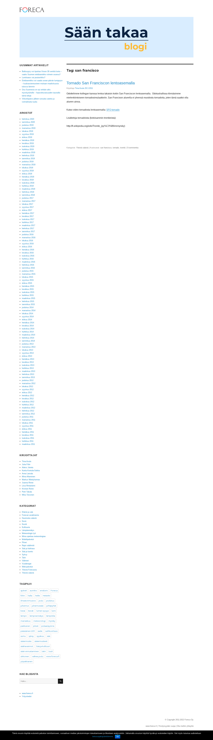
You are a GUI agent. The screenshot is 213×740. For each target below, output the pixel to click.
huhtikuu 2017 (28, 222)
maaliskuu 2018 (28, 189)
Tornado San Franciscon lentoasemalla (101, 83)
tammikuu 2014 (28, 341)
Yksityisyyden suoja (166, 726)
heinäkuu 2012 (28, 395)
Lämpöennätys (28, 530)
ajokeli (24, 590)
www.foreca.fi (52, 656)
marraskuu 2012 (28, 383)
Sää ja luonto (27, 551)
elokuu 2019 (27, 137)
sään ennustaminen (30, 651)
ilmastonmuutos (28, 600)
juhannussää (37, 606)
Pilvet (24, 542)
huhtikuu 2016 (28, 259)
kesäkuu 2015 (28, 289)
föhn (23, 595)
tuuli (51, 651)
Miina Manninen (28, 476)
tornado (116, 148)
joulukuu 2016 (27, 234)
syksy (31, 636)
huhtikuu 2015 (28, 295)
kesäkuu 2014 (28, 326)
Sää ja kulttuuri (43, 646)
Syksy (24, 554)
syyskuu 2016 (28, 244)
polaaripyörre (47, 626)
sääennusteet (40, 641)
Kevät (24, 524)
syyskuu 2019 (28, 134)
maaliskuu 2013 (28, 371)
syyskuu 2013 (28, 353)
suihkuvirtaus (51, 631)
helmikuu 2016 (28, 265)
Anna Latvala (27, 473)
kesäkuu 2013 (28, 362)
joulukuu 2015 (27, 271)
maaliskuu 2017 (28, 225)
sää (48, 636)
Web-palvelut (27, 567)
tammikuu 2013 (28, 377)
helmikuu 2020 (28, 119)
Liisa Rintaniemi (28, 486)
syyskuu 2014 (28, 316)
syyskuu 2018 (28, 171)
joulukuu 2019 (27, 125)
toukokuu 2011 (28, 438)
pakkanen (25, 626)
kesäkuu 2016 (28, 253)
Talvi (24, 558)
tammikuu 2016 (28, 268)
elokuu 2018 (27, 174)
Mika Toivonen (28, 495)
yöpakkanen (26, 661)
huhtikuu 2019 (28, 149)
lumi (54, 611)
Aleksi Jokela (27, 467)
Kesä (24, 521)
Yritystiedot (26, 696)
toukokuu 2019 (28, 146)
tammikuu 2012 (28, 414)
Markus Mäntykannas (31, 480)
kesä (23, 611)
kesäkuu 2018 (28, 180)
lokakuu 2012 (27, 386)
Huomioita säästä (29, 518)
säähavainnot (27, 646)
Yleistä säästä (82, 148)
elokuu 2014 (27, 319)
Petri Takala (27, 492)
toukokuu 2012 (28, 402)
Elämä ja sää (27, 512)
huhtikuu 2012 (28, 405)
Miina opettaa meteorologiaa (33, 536)
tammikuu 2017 (28, 231)
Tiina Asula (79, 88)
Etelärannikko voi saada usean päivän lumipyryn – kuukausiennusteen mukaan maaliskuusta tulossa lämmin (42, 83)
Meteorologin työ (29, 533)
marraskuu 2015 (28, 274)
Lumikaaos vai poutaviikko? (33, 77)
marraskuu (25, 621)
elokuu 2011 (27, 429)
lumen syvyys (43, 611)
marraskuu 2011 (28, 420)
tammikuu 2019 (28, 158)
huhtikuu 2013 (28, 368)
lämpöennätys (36, 616)
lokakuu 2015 (27, 277)
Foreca (54, 590)
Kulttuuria (26, 527)
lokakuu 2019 (27, 131)
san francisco (106, 148)
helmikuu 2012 (28, 411)
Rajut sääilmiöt (28, 545)
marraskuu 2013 (28, 347)
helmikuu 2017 (28, 228)
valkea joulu (37, 656)
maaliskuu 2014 (28, 335)
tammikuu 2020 (28, 122)
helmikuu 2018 (28, 192)
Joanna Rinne (27, 483)
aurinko (33, 590)
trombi (122, 148)
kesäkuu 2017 (28, 216)
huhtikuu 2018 (28, 186)
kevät (30, 611)
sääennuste (26, 641)
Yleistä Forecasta (29, 570)
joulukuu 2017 (27, 198)
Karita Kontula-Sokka (31, 470)
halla (30, 595)
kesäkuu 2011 (27, 435)
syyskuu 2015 (28, 280)
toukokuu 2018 (28, 183)
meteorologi (39, 621)
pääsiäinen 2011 (28, 631)
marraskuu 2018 (28, 165)
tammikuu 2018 (28, 195)
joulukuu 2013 (27, 344)
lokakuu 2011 (27, 423)
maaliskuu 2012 (28, 408)
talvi (44, 651)
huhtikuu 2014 (28, 332)
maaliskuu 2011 (28, 444)
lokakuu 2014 (27, 313)
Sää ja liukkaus (28, 548)
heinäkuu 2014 (28, 323)
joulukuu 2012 (27, 380)
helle (37, 595)
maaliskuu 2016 (28, 262)
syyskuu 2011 (27, 426)
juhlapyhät (51, 606)
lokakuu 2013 (27, 350)
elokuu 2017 (27, 210)
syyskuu (40, 636)
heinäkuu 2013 (28, 359)
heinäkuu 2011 (28, 432)
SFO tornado (113, 110)
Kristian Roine (28, 489)
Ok (117, 737)
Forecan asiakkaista (30, 515)
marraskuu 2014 (28, 310)
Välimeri (25, 561)
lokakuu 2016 (27, 240)
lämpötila (50, 616)
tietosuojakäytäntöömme (102, 736)
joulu (41, 600)
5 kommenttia (132, 148)
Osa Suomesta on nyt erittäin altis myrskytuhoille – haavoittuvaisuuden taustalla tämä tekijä (41, 93)
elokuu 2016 (27, 247)
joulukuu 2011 (27, 417)
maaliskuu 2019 (28, 152)
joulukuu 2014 (27, 307)
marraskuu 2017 (28, 201)
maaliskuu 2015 (28, 298)
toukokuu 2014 (28, 329)
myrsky (52, 621)
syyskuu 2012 (28, 389)
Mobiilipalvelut (28, 539)
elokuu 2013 (27, 356)
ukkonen (25, 656)
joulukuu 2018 (27, 161)
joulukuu (50, 600)
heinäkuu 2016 (28, 250)
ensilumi (44, 590)
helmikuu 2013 (28, 374)
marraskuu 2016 (28, 237)
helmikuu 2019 (28, 155)
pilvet (35, 626)
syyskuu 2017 (28, 207)
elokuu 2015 (27, 283)
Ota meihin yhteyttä (185, 726)
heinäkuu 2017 (28, 213)
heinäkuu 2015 (28, 286)
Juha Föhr (26, 464)
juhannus (25, 606)
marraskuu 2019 (28, 128)
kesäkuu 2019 (28, 143)
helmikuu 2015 (28, 301)
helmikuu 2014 (28, 338)
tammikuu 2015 (28, 304)
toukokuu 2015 (28, 292)
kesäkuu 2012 (28, 398)
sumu (23, 636)
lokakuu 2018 (27, 168)
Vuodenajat (26, 564)
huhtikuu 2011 (27, 441)
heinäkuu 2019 (28, 140)
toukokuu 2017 (28, 219)
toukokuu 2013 (28, 365)
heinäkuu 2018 (28, 177)
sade (40, 631)
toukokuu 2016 (28, 256)
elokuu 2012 (27, 392)
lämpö (24, 616)
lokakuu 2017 (27, 204)
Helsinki (46, 595)
